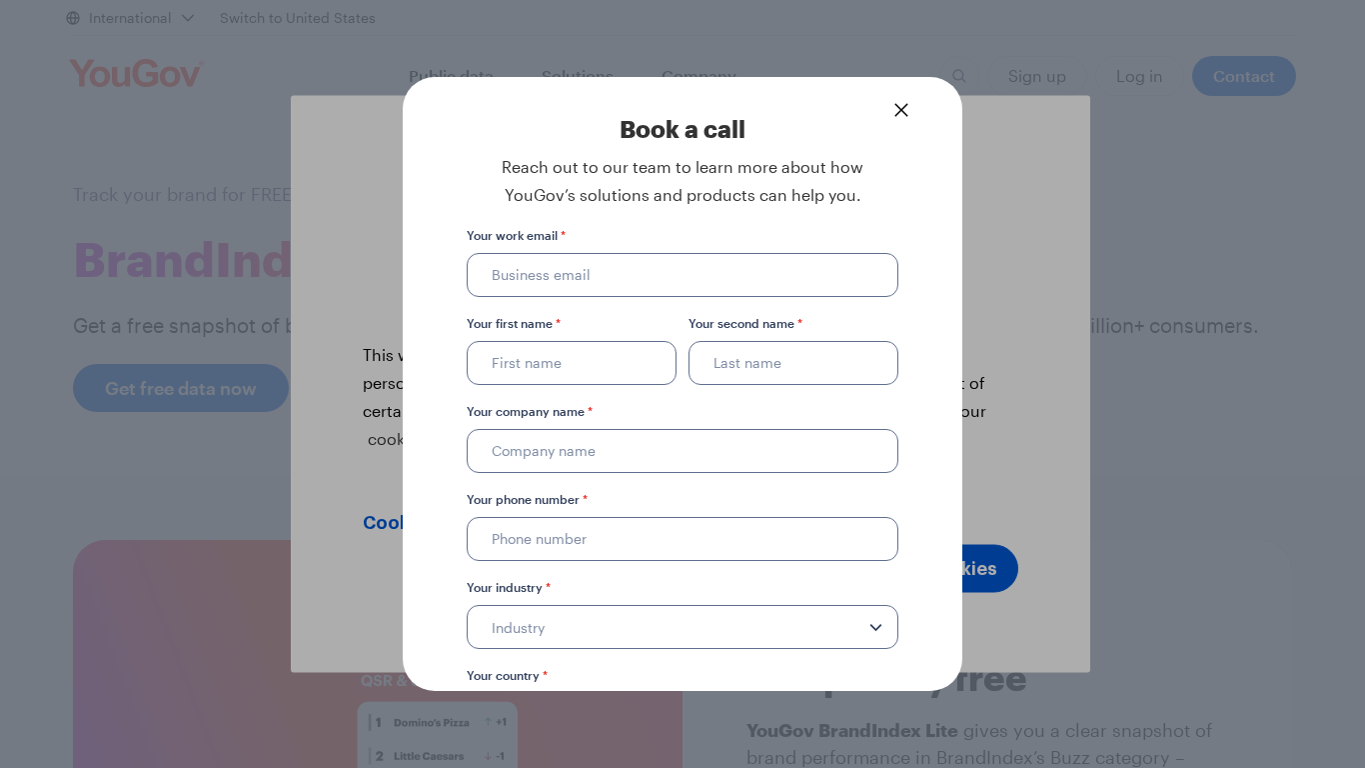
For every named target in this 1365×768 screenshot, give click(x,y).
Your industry (509, 587)
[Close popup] (901, 110)
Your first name (514, 323)
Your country (507, 675)
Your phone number (527, 499)
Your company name (530, 411)
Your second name (745, 323)
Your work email (516, 235)
